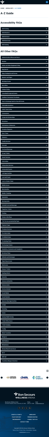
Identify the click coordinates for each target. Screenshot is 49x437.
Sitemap (34, 430)
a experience (24, 432)
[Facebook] (19, 408)
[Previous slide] (2, 378)
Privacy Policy (22, 430)
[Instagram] (22, 408)
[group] (13, 377)
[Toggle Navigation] (47, 2)
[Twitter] (26, 408)
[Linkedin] (29, 408)
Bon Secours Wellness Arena (2, 2)
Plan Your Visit (16, 417)
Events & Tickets (16, 414)
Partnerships (16, 419)
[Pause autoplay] (47, 371)
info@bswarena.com (39, 403)
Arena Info (9, 8)
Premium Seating (32, 417)
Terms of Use (15, 430)
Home (2, 8)
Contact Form (24, 421)
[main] (24, 185)
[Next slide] (47, 378)
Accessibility (29, 430)
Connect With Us (32, 419)
